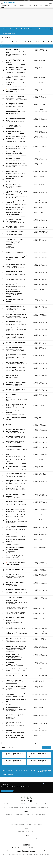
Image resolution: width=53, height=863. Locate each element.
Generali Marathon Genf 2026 (14, 278)
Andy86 (9, 521)
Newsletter (40, 824)
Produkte (28, 0)
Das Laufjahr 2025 (11, 627)
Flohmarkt (8, 55)
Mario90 (10, 688)
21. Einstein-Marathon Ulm (13, 707)
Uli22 (9, 160)
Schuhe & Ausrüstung (22, 5)
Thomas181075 (11, 551)
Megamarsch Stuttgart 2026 (14, 632)
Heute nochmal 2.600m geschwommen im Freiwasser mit (15, 754)
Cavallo (30, 854)
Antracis (4, 756)
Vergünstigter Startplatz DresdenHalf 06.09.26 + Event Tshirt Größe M (16, 60)
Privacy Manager (14, 807)
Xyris (29, 756)
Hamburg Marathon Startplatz (14, 362)
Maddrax (10, 592)
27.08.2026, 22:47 (33, 756)
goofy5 (9, 252)
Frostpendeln (10, 662)
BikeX (20, 854)
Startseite (4, 770)
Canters (9, 664)
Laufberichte (22, 121)
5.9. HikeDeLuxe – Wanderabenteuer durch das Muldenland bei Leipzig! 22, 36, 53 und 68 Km (16, 599)
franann (9, 407)
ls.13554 (10, 390)
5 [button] (12, 41)
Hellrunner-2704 (11, 294)
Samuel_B (10, 155)
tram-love (10, 141)
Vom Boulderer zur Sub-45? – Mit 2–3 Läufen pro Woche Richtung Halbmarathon (16, 192)
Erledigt (8, 424)
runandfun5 (10, 681)
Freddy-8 (10, 437)
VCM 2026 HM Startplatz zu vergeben (16, 607)
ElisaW (9, 246)
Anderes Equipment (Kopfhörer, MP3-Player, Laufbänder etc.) (16, 490)
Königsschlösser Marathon (13, 131)
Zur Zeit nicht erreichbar (13, 184)
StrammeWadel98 (12, 180)
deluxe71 (10, 657)
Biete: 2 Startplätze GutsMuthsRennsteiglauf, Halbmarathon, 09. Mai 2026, (14, 291)
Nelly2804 (10, 115)
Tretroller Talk (9, 187)
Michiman (10, 173)
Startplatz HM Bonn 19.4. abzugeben (16, 342)
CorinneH (10, 399)
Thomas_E (10, 204)
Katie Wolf (10, 675)
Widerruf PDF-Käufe (32, 817)
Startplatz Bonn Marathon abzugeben (16, 436)
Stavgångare (10, 309)
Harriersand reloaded (12, 337)
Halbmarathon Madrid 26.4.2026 (15, 441)
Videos (41, 5)
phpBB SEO (10, 774)
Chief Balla (10, 497)
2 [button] (4, 41)
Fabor (9, 543)
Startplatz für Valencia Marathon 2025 (16, 669)
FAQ (16, 770)
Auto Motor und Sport (13, 854)
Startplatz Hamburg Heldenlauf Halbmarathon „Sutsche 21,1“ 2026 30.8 (16, 69)
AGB (22, 803)
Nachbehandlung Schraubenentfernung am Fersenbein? (13, 396)
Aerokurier (5, 854)
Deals (35, 824)
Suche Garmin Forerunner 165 (14, 251)
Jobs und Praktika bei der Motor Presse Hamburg (26, 838)
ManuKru (10, 608)
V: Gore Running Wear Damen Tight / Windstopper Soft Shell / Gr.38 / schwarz (16, 257)
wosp (9, 329)
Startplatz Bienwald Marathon (14, 569)
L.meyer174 (10, 99)
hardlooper (10, 641)
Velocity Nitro (11, 449)
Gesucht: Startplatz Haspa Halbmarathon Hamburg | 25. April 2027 (15, 51)
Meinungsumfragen (10, 247)
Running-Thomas (11, 357)
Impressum (17, 803)
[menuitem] (47, 29)
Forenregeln (26, 770)
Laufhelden (46, 5)
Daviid (9, 227)
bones (9, 165)
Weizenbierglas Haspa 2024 (14, 158)
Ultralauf (22, 421)
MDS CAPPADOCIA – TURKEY (14, 674)
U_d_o (9, 121)
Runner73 (10, 274)
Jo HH (9, 516)
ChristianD (10, 504)
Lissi (10, 739)
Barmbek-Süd (11, 363)
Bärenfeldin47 (11, 649)
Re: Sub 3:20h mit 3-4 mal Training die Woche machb (15, 753)
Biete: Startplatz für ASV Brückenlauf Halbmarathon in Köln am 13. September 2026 (15, 111)
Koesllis (9, 133)
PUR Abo (33, 814)
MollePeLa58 (10, 126)
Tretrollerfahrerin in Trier (13, 125)
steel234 (10, 370)
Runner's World (35, 857)
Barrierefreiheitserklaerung (25, 807)
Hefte (25, 0)
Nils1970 (10, 385)
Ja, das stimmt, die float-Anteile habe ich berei (15, 761)
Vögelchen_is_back (12, 577)
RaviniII (9, 426)
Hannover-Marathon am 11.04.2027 (15, 163)
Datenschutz (32, 770)
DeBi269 (10, 279)
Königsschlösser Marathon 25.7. (15, 207)
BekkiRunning (11, 442)
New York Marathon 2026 (13, 520)
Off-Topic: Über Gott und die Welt (13, 338)
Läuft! (9, 79)
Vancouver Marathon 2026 (13, 680)
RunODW (5, 763)
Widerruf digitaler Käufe (21, 817)
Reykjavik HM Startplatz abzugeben (16, 226)
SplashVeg (10, 324)
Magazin (8, 814)
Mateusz (11, 463)
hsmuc (9, 559)
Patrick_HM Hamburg (12, 54)
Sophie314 (10, 717)
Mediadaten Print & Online (23, 831)
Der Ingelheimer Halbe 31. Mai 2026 (16, 328)
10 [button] (16, 41)
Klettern (41, 854)
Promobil (28, 857)
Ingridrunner (10, 317)
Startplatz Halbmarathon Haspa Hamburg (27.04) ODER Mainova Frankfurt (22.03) (15, 619)
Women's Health (42, 857)
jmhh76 (9, 72)
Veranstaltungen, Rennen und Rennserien (14, 665)
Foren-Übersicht (11, 770)
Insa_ (9, 343)
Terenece (10, 64)
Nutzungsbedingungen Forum (41, 803)
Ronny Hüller (10, 633)
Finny (9, 732)
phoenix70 (10, 302)
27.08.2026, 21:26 (33, 763)
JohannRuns (10, 483)
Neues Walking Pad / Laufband (14, 487)
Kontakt (6, 803)
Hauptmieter (10, 570)
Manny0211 (10, 511)
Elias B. (9, 350)
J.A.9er (9, 222)
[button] (19, 42)
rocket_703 (10, 476)
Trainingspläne (4, 5)
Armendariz (10, 709)
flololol (9, 432)
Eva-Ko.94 (10, 86)
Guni (9, 379)
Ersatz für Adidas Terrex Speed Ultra (16, 686)
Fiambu (9, 421)
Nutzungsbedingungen (29, 803)
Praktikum (34, 807)
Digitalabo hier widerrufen (43, 807)
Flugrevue (36, 854)
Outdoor (23, 857)
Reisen (28, 814)
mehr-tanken (46, 854)
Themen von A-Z (21, 824)
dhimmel (10, 488)
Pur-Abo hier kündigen (41, 814)
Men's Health (9, 857)
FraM (9, 725)
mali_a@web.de (11, 703)
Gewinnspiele (29, 824)
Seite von (26, 41)
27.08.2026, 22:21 (10, 763)
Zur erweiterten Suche (6, 37)
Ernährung (29, 5)
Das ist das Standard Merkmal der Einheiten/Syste (40, 761)
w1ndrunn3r (10, 196)
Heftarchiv (33, 831)
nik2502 (9, 670)
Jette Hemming (11, 622)
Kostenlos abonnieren (7, 790)
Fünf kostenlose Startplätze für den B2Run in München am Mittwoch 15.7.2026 (16, 138)
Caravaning (25, 854)
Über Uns (11, 803)
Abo (12, 814)
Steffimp (10, 216)
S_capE (9, 106)
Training (9, 5)
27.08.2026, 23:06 (10, 756)
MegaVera (10, 536)
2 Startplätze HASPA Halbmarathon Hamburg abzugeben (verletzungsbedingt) (16, 375)
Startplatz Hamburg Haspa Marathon (16, 514)
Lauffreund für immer (12, 234)
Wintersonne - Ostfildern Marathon (15, 612)
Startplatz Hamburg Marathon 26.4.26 (16, 389)
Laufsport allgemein (10, 235)
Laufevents (14, 5)
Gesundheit (35, 5)
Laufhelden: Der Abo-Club (20, 814)
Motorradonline (17, 857)
